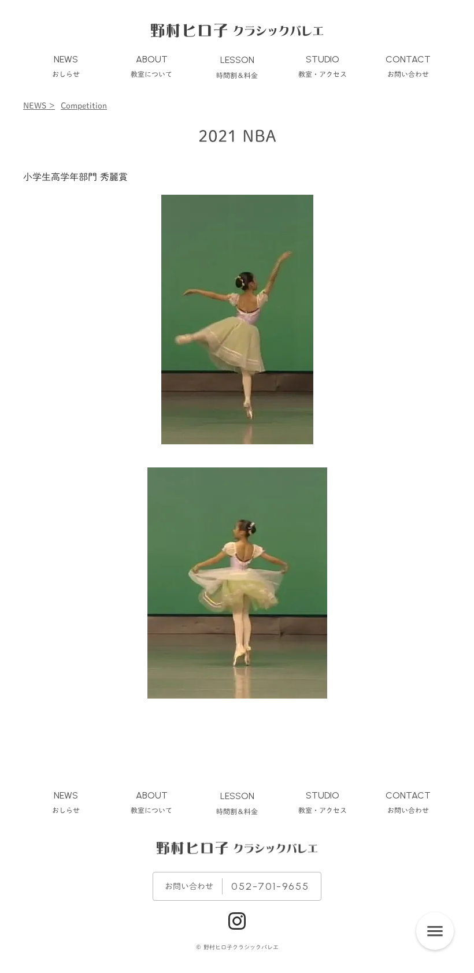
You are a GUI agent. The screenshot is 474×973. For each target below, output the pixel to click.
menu (435, 931)
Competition (84, 106)
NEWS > (39, 106)
